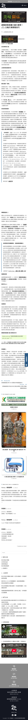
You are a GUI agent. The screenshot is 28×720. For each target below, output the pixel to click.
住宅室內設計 (4, 562)
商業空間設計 (4, 564)
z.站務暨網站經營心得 (8, 32)
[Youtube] (15, 715)
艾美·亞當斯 (19, 174)
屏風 (23, 342)
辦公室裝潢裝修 (5, 566)
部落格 (11, 155)
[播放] (3, 636)
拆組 (12, 342)
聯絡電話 (14, 668)
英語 (11, 132)
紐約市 (22, 176)
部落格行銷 (22, 343)
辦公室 (4, 343)
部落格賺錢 (9, 342)
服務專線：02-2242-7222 (14, 1)
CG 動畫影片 (4, 568)
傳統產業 (14, 342)
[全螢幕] (24, 636)
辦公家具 (18, 342)
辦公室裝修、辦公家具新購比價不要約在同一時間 (14, 450)
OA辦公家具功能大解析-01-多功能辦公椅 (14, 476)
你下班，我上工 (7, 99)
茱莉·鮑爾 (19, 138)
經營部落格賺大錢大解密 (13, 343)
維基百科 (10, 181)
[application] (14, 631)
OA (6, 342)
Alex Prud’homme (11, 145)
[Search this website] (14, 552)
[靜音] (22, 636)
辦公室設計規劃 (5, 560)
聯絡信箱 (14, 684)
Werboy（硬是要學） (7, 487)
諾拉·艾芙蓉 (9, 134)
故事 (21, 342)
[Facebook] (13, 715)
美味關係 (21, 111)
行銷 (4, 342)
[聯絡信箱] (14, 681)
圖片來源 (10, 43)
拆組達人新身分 (14, 407)
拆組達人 (3, 349)
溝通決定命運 (14, 94)
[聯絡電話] (14, 666)
